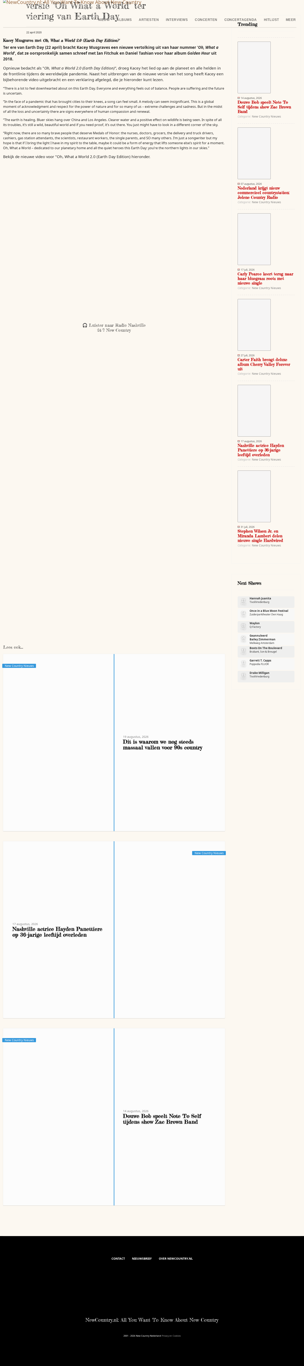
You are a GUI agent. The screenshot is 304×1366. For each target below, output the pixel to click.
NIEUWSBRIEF (142, 1258)
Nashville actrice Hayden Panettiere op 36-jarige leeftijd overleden (57, 932)
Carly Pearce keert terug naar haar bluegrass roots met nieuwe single (265, 278)
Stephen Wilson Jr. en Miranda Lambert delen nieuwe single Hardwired (260, 536)
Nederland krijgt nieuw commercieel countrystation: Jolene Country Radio (264, 193)
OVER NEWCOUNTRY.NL (176, 1258)
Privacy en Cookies (171, 1335)
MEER (291, 20)
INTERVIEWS (177, 20)
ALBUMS (124, 20)
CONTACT (118, 1258)
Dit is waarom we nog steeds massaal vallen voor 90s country (162, 744)
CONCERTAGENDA (240, 20)
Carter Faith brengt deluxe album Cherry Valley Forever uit (264, 364)
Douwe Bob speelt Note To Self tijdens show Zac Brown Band (162, 1119)
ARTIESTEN (149, 20)
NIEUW (104, 20)
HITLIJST (271, 20)
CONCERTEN (206, 20)
